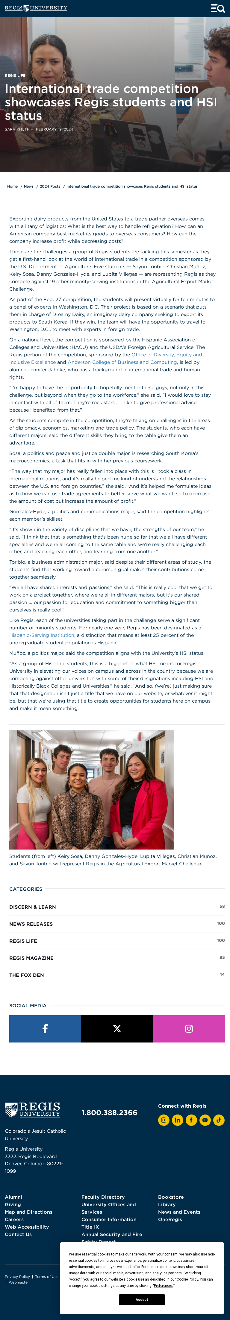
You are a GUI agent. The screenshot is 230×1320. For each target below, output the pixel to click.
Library (167, 1204)
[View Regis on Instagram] (164, 1120)
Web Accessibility (27, 1227)
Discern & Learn (117, 907)
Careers (14, 1219)
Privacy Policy (17, 1276)
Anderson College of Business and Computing (122, 362)
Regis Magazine (117, 958)
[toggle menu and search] (218, 8)
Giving (13, 1204)
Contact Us (18, 1234)
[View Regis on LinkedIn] (177, 1120)
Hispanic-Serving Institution (41, 635)
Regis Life (117, 941)
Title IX (90, 1227)
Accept (142, 1300)
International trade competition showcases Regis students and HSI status (132, 186)
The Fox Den (117, 975)
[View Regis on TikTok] (219, 1120)
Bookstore (171, 1197)
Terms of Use (46, 1276)
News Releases (117, 924)
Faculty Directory (103, 1197)
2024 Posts (50, 186)
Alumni (13, 1197)
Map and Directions (28, 1212)
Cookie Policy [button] (187, 1279)
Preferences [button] (163, 1286)
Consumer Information (109, 1219)
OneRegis (170, 1219)
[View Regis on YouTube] (205, 1120)
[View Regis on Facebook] (191, 1120)
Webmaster (19, 1282)
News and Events (179, 1212)
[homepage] (36, 8)
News (29, 186)
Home (12, 186)
